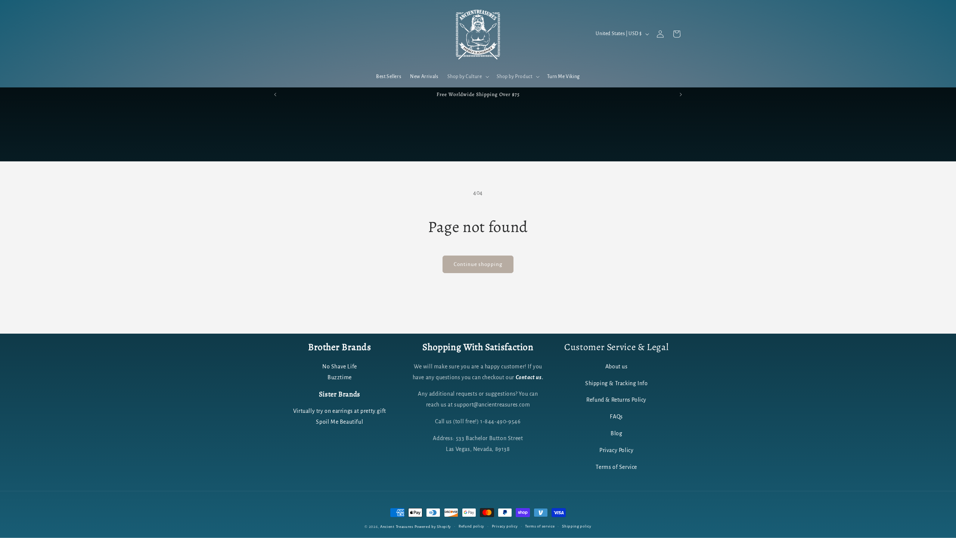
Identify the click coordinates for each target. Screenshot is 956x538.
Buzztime (340, 377)
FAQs (616, 417)
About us (616, 367)
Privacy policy (505, 526)
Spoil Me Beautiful (339, 422)
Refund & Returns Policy (616, 400)
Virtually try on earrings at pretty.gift (339, 411)
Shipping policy (577, 526)
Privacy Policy (616, 450)
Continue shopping (478, 264)
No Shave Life (339, 367)
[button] (467, 76)
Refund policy (471, 526)
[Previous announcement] (275, 94)
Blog (616, 433)
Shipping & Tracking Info (616, 383)
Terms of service (540, 526)
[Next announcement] (681, 94)
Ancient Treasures (396, 527)
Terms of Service (616, 467)
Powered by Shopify (433, 527)
